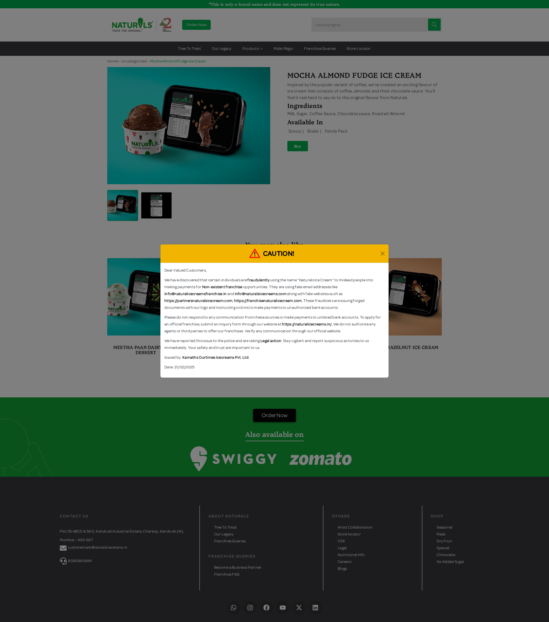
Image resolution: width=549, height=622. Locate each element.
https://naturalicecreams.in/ (307, 324)
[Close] (383, 254)
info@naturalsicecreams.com (261, 293)
